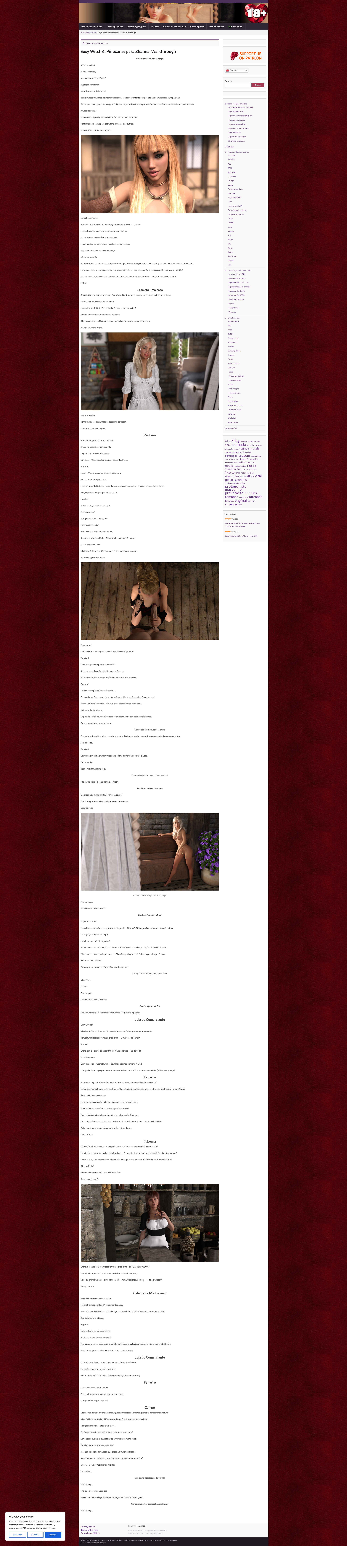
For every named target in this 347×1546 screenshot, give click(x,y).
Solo (229, 265)
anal (227, 444)
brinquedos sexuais (232, 449)
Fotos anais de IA (235, 206)
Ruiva (230, 248)
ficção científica (240, 466)
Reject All (35, 1535)
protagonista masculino (235, 488)
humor (254, 469)
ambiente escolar (254, 441)
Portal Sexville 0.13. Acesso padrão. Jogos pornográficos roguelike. (242, 524)
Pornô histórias (216, 26)
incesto (230, 472)
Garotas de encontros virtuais (240, 107)
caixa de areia (233, 451)
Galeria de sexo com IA (174, 26)
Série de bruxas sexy (236, 141)
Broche (231, 346)
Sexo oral (231, 414)
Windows (232, 312)
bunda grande (249, 448)
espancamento (231, 462)
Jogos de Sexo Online (91, 26)
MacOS (231, 303)
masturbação (234, 476)
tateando (256, 496)
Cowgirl (231, 180)
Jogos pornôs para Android (239, 287)
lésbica (250, 472)
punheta (251, 492)
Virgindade (232, 418)
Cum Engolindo (234, 351)
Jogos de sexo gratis (236, 120)
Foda (230, 201)
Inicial (83, 33)
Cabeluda (232, 176)
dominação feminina (232, 459)
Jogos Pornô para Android (239, 128)
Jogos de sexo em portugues (240, 115)
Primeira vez (233, 401)
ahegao (244, 441)
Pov (229, 244)
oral (258, 475)
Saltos (230, 252)
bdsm (260, 445)
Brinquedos (232, 342)
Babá (230, 330)
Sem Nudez (232, 256)
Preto (230, 397)
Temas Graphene (99, 1543)
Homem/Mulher (234, 380)
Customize (17, 1535)
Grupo (230, 218)
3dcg (235, 440)
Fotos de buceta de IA (237, 210)
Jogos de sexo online (236, 124)
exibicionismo (247, 462)
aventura (252, 445)
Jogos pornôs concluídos (238, 282)
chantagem (247, 452)
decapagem (256, 456)
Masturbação (233, 388)
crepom (244, 455)
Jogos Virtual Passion (237, 137)
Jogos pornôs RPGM (236, 295)
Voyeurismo (233, 422)
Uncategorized (231, 428)
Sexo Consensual (235, 405)
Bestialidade (233, 338)
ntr (252, 476)
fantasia (229, 465)
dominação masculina (249, 459)
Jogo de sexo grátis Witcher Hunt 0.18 (241, 536)
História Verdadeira (236, 376)
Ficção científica (234, 197)
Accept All (53, 1535)
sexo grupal (243, 497)
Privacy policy (88, 1526)
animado (239, 444)
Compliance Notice (90, 1533)
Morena (231, 231)
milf (247, 476)
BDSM (230, 168)
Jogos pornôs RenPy (236, 291)
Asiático (231, 159)
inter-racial (241, 473)
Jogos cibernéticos (236, 111)
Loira (230, 227)
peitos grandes (236, 479)
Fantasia (231, 193)
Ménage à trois (234, 393)
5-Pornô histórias (232, 318)
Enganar (231, 355)
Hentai (230, 223)
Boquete (231, 172)
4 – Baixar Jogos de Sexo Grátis (238, 270)
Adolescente (233, 321)
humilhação (246, 469)
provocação (234, 492)
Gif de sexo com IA (236, 214)
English (233, 70)
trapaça (229, 500)
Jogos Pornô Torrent (236, 278)
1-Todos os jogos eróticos (236, 104)
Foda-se (251, 465)
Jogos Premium (234, 132)
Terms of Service (89, 1530)
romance (231, 496)
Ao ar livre (232, 155)
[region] (35, 1526)
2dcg (227, 441)
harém (236, 469)
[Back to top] (341, 1540)
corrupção (231, 455)
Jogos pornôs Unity (236, 299)
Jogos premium (115, 26)
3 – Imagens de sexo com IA (237, 152)
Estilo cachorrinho (235, 189)
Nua (229, 235)
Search (228, 81)
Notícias (155, 26)
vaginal (241, 500)
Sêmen (231, 260)
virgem (251, 501)
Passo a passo (197, 26)
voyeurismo (233, 504)
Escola (230, 359)
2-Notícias (229, 147)
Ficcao (230, 372)
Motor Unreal (233, 308)
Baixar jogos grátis (136, 26)
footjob (228, 469)
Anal (230, 325)
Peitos (230, 239)
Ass (229, 164)
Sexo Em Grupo (234, 409)
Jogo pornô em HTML (237, 274)
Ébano (230, 185)
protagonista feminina (235, 483)
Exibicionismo (233, 363)
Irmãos (231, 384)
